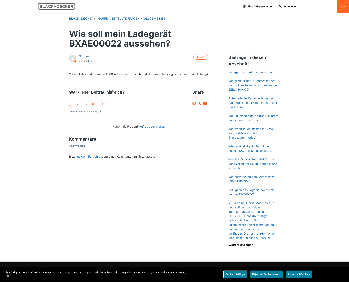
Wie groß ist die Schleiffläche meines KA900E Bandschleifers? (250, 148)
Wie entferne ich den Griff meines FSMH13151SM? (251, 179)
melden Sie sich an (89, 156)
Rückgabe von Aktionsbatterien (250, 72)
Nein (94, 104)
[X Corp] (199, 103)
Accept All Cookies (299, 274)
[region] (174, 274)
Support (84, 56)
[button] (289, 6)
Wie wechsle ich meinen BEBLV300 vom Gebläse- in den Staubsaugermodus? (252, 133)
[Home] (56, 6)
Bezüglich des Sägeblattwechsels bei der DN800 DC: (251, 192)
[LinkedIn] (205, 103)
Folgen (200, 56)
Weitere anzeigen (240, 245)
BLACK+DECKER (81, 18)
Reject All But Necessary (266, 274)
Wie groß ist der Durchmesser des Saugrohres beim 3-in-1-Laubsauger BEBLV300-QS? (253, 85)
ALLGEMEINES (154, 18)
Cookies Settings (235, 274)
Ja (77, 104)
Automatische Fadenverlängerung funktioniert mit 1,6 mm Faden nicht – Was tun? (252, 102)
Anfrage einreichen (152, 126)
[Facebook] (194, 103)
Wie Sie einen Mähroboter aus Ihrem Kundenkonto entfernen (253, 118)
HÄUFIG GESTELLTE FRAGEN (119, 18)
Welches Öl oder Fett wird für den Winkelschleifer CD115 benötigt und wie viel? (252, 164)
